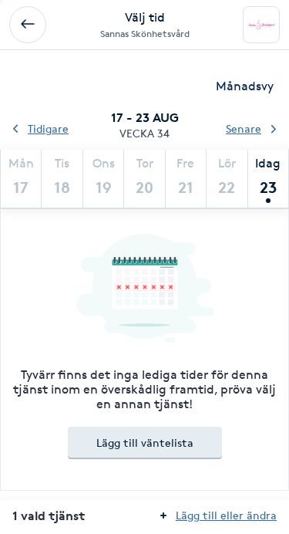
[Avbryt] (27, 24)
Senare (243, 128)
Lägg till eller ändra (226, 515)
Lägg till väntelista (144, 442)
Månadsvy (245, 86)
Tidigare (48, 128)
